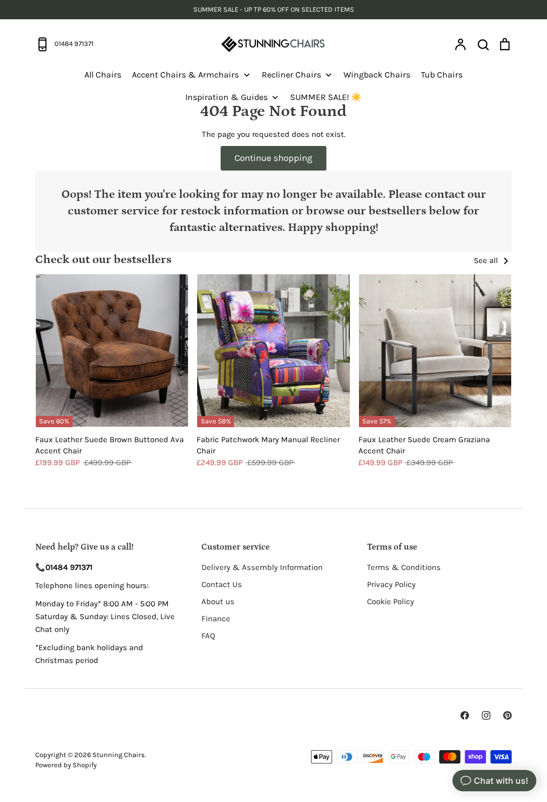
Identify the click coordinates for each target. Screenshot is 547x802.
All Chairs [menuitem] (102, 75)
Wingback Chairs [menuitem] (376, 75)
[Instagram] (486, 715)
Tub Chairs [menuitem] (442, 75)
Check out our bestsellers (103, 259)
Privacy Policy (391, 584)
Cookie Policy (390, 601)
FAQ (208, 636)
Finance (215, 618)
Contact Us (221, 584)
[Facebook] (464, 715)
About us (218, 601)
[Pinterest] (507, 715)
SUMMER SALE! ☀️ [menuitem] (326, 97)
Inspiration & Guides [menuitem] (226, 97)
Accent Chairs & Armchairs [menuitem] (185, 75)
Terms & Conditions (404, 567)
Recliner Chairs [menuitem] (291, 75)
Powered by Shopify (66, 765)
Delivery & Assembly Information (262, 567)
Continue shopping (273, 157)
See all (487, 260)
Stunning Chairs (118, 755)
